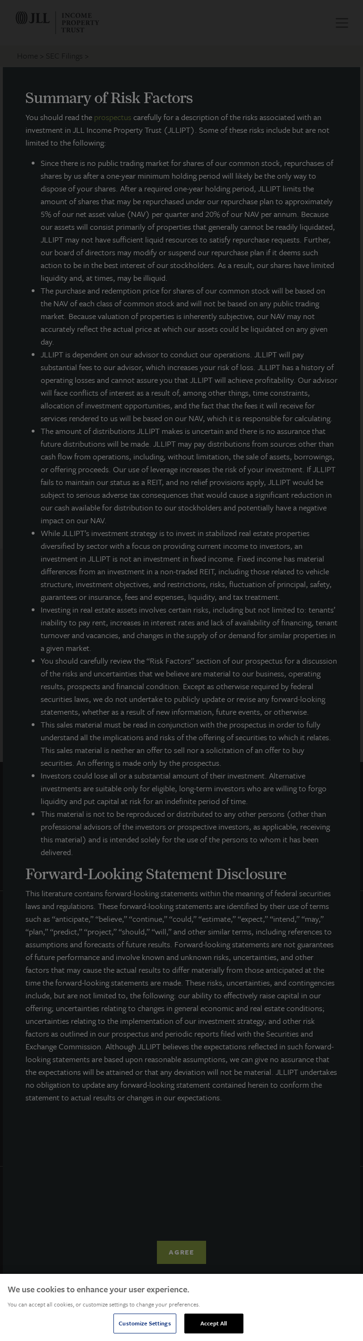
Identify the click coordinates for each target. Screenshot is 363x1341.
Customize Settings (145, 1323)
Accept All (213, 1323)
